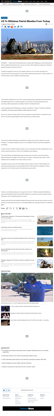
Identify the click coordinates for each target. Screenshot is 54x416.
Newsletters (18, 398)
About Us (42, 396)
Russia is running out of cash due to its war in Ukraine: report (18, 366)
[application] (27, 287)
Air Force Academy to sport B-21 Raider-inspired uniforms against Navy (24, 306)
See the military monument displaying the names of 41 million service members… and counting (29, 320)
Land (30, 1)
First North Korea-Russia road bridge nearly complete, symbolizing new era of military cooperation (25, 351)
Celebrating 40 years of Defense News (11, 227)
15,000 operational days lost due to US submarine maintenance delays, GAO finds (24, 359)
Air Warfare (25, 1)
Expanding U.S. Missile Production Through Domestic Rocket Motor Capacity (26, 313)
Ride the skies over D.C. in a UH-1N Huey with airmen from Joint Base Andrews (20, 303)
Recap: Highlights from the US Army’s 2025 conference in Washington (16, 249)
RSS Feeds (17, 402)
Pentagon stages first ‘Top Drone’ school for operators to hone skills (17, 260)
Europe (4, 18)
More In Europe (5, 213)
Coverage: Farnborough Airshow (15, 4)
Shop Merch (18, 403)
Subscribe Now (18, 396)
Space (37, 1)
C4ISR (45, 1)
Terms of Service (6, 398)
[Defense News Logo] (17, 1)
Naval (34, 1)
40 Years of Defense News (44, 4)
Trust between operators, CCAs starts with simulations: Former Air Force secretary (17, 217)
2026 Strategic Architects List (30, 4)
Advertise (30, 396)
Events (16, 400)
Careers (42, 398)
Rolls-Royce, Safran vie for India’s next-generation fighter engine (19, 355)
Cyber (41, 1)
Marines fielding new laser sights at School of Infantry (16, 363)
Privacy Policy (6, 396)
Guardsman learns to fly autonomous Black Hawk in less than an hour (18, 239)
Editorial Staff (31, 402)
